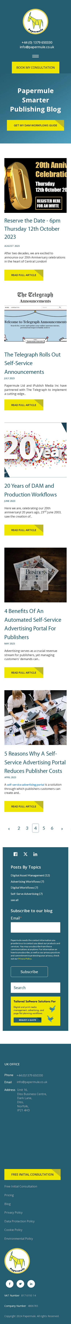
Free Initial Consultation (32, 1174)
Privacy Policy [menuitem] (13, 1212)
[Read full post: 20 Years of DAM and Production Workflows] (35, 478)
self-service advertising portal (25, 784)
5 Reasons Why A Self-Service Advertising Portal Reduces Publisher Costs (35, 763)
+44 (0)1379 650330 (30, 1075)
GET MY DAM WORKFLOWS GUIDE (35, 125)
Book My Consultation (35, 67)
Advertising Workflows (27, 881)
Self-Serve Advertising (27, 893)
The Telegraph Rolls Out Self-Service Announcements (32, 363)
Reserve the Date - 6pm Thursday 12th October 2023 (32, 229)
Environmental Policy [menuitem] (18, 1239)
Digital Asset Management (30, 875)
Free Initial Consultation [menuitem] (20, 1186)
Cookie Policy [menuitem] (13, 1230)
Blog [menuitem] (7, 1204)
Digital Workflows (24, 887)
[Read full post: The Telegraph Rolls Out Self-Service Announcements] (35, 347)
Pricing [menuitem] (9, 1195)
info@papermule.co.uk (37, 47)
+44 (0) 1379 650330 (37, 42)
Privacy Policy (24, 958)
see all (14, 900)
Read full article (23, 275)
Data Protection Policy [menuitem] (19, 1221)
